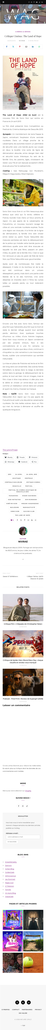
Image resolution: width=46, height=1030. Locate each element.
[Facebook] (6, 46)
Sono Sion (15, 511)
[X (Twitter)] (23, 1002)
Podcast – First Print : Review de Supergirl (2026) (23, 699)
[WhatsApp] (39, 46)
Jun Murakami (31, 499)
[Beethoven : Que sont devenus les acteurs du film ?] (13, 963)
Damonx (8, 865)
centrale (29, 478)
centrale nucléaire (13, 482)
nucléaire (14, 507)
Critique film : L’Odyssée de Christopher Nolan (23, 624)
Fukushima (13, 495)
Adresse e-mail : (12, 833)
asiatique (16, 478)
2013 (9, 474)
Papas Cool (9, 883)
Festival (29, 486)
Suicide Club (28, 511)
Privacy (38, 1009)
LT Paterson (9, 886)
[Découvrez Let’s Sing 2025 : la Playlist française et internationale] (13, 941)
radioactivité (29, 507)
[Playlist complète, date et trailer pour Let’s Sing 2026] (13, 920)
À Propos (6, 1009)
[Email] (26, 46)
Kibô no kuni (11, 503)
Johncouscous (10, 876)
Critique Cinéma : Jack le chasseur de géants (35, 577)
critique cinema (33, 482)
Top (23, 1025)
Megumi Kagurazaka (30, 503)
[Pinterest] (19, 46)
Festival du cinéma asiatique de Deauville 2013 (23, 491)
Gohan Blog (9, 869)
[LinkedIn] (33, 46)
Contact (15, 1009)
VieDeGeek (9, 896)
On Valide (23, 1013)
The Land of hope (10, 450)
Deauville (17, 486)
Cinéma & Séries (23, 31)
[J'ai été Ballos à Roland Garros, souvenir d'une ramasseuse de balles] (33, 963)
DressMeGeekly (11, 862)
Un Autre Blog (10, 893)
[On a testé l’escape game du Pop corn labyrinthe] (33, 941)
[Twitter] (13, 46)
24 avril (18, 474)
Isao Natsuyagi (14, 499)
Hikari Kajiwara (29, 495)
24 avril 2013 (31, 474)
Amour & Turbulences (10, 576)
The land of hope (22, 515)
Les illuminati (10, 879)
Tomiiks (8, 890)
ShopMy (28, 791)
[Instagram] (29, 1002)
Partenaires (27, 1009)
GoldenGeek (9, 872)
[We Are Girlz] (23, 14)
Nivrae (22, 40)
